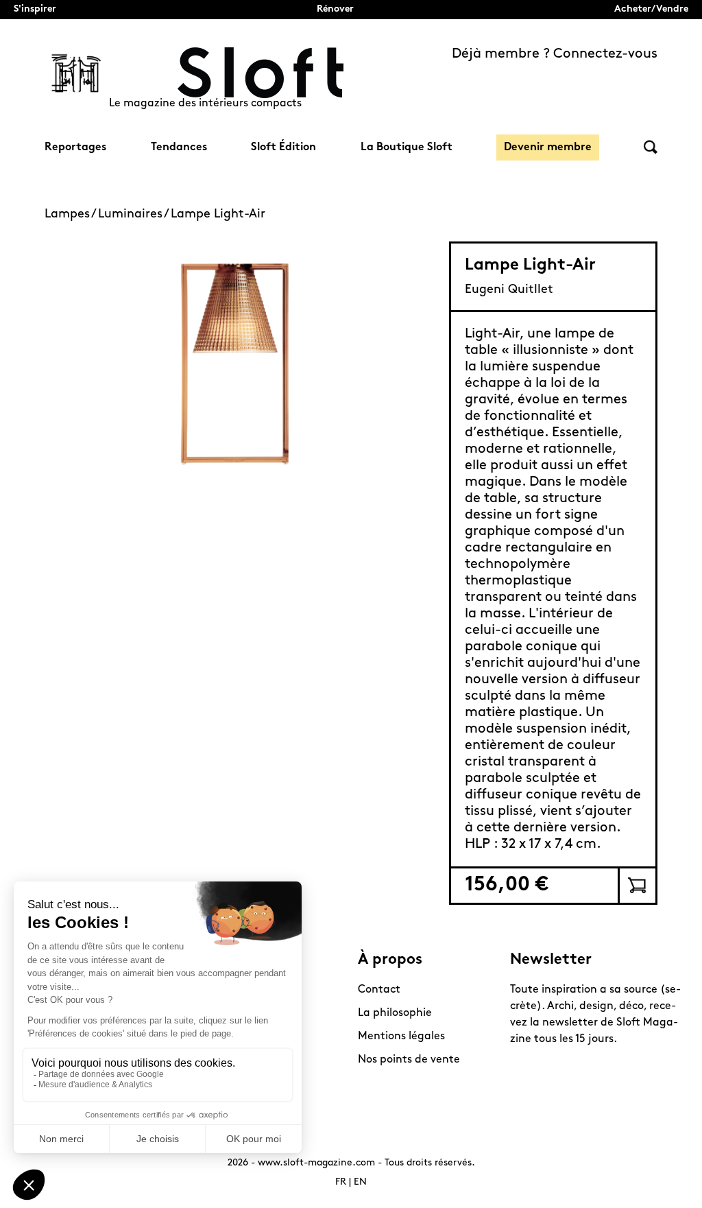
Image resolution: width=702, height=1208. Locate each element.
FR (340, 1182)
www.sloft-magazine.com (316, 1163)
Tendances (179, 147)
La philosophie (395, 1013)
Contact (379, 989)
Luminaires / (134, 215)
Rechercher (650, 147)
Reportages (75, 147)
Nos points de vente (409, 1059)
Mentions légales (401, 1036)
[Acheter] (636, 885)
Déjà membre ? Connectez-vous (554, 54)
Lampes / (71, 215)
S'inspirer (35, 9)
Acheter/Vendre (651, 9)
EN (360, 1182)
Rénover (335, 9)
